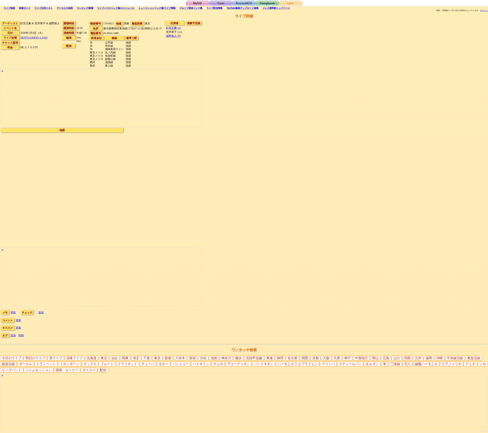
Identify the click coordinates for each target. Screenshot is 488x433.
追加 (41, 312)
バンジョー (181, 364)
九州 (418, 358)
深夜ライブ (74, 358)
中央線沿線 (455, 358)
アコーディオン (238, 364)
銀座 (168, 358)
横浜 (238, 358)
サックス (89, 364)
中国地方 (361, 358)
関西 (305, 358)
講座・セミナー (67, 370)
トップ (276, 8)
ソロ (482, 364)
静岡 (280, 358)
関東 (125, 358)
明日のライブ (35, 358)
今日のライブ (11, 358)
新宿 (192, 358)
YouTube (242, 8)
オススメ (89, 370)
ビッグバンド (11, 370)
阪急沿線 (8, 364)
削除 (21, 335)
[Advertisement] (101, 100)
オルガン (372, 364)
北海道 (91, 358)
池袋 (214, 358)
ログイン (484, 10)
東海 (269, 358)
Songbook (267, 3)
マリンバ (328, 364)
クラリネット (127, 364)
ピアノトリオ (451, 364)
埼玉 (136, 358)
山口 (396, 358)
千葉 (146, 358)
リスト (44, 8)
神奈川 (226, 358)
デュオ (470, 364)
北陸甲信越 (254, 358)
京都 (315, 358)
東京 (157, 358)
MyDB (197, 3)
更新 (13, 312)
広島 (386, 358)
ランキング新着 (85, 8)
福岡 (428, 358)
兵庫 (337, 358)
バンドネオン (264, 364)
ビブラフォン (308, 364)
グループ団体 (191, 8)
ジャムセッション (38, 370)
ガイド (24, 8)
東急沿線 (473, 358)
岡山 (375, 358)
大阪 (326, 358)
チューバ (147, 364)
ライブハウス (115, 8)
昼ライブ (55, 358)
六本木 (180, 358)
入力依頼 (65, 8)
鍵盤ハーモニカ (426, 364)
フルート (107, 364)
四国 (407, 358)
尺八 (407, 364)
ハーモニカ (286, 364)
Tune (220, 3)
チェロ (218, 364)
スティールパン (350, 364)
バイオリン (201, 364)
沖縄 (439, 358)
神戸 (347, 358)
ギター (163, 364)
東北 (104, 358)
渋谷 (203, 358)
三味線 (395, 364)
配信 (214, 8)
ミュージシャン (157, 8)
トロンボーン (69, 364)
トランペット (46, 364)
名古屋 (292, 358)
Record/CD (244, 3)
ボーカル (25, 364)
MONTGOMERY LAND (33, 37)
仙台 (114, 358)
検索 (9, 8)
